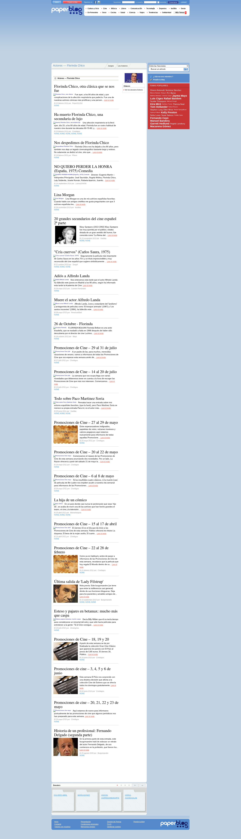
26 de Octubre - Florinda (73, 323)
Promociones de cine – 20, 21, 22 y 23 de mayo (86, 704)
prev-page (135, 785)
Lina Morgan (64, 194)
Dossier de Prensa (114, 822)
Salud (122, 13)
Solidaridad (166, 13)
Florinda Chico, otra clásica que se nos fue (84, 88)
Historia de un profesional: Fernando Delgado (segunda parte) (82, 732)
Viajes (142, 13)
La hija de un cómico (70, 499)
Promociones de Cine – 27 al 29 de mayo (86, 422)
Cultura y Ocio (93, 8)
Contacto (57, 824)
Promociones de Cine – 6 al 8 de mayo (84, 475)
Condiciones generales (89, 824)
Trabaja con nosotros (62, 827)
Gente (183, 8)
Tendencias (153, 13)
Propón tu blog (159, 80)
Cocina (113, 13)
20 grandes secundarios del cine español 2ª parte (85, 220)
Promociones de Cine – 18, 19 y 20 (81, 639)
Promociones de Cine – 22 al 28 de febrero (81, 549)
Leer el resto (109, 100)
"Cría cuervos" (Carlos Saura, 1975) (82, 251)
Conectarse (173, 2)
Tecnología (150, 8)
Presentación (86, 822)
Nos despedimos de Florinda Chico (81, 142)
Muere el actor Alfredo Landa (77, 299)
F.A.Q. (109, 824)
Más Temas (180, 13)
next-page (142, 785)
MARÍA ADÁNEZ (84, 795)
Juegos (111, 66)
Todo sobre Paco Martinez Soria (79, 398)
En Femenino (93, 13)
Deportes (163, 8)
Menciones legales (88, 827)
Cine (105, 8)
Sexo (104, 13)
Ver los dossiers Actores (134, 90)
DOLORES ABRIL (60, 795)
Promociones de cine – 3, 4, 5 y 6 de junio (82, 670)
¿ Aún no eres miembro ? (163, 77)
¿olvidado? (184, 2)
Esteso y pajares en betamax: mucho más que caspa (86, 613)
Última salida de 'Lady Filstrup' (78, 581)
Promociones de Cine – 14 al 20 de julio (85, 371)
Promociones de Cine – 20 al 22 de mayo (86, 451)
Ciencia (132, 13)
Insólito (174, 8)
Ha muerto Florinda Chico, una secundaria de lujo (78, 116)
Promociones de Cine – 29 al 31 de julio (85, 347)
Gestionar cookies (114, 827)
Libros (123, 8)
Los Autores (123, 66)
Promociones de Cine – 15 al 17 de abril (85, 523)
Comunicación (136, 8)
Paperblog (66, 10)
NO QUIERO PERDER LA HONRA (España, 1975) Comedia (83, 168)
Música (114, 8)
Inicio (57, 2)
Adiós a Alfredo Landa (72, 275)
